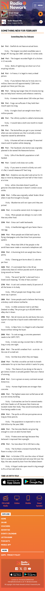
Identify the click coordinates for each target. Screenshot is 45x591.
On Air (4, 522)
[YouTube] (29, 569)
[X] (21, 569)
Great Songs (14, 13)
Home (3, 519)
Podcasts (5, 541)
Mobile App (6, 545)
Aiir (39, 584)
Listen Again (6, 537)
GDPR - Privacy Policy (10, 555)
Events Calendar (8, 534)
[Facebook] (16, 569)
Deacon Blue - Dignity (16, 15)
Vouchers (5, 526)
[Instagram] (25, 569)
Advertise (5, 530)
